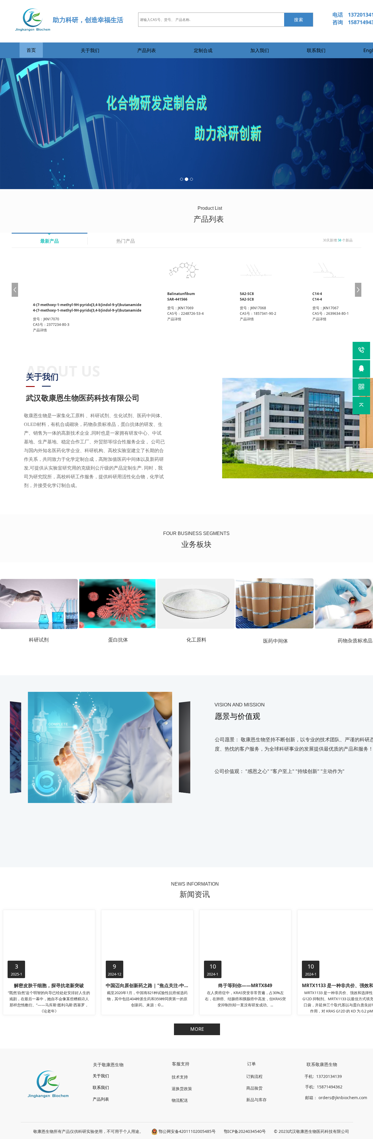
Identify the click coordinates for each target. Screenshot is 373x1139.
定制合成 (203, 50)
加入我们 (259, 50)
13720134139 (328, 1076)
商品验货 (254, 1088)
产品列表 (146, 50)
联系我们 (316, 50)
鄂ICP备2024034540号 (245, 1131)
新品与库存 (256, 1099)
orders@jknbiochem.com (343, 1097)
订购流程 (254, 1076)
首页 (31, 50)
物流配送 (180, 1100)
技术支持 (180, 1077)
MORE (197, 1029)
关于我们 (90, 50)
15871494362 (329, 1087)
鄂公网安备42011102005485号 (186, 1131)
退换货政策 (182, 1088)
